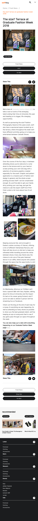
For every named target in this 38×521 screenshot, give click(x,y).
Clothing (5, 449)
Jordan (5, 495)
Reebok (5, 490)
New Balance (6, 488)
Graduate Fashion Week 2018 (22, 109)
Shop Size (19, 394)
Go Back (19, 72)
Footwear (6, 416)
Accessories (6, 451)
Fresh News (13, 8)
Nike (4, 483)
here (8, 328)
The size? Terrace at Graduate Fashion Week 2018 (18, 13)
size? (19, 68)
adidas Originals (7, 486)
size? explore (29, 416)
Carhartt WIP (6, 493)
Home (5, 8)
